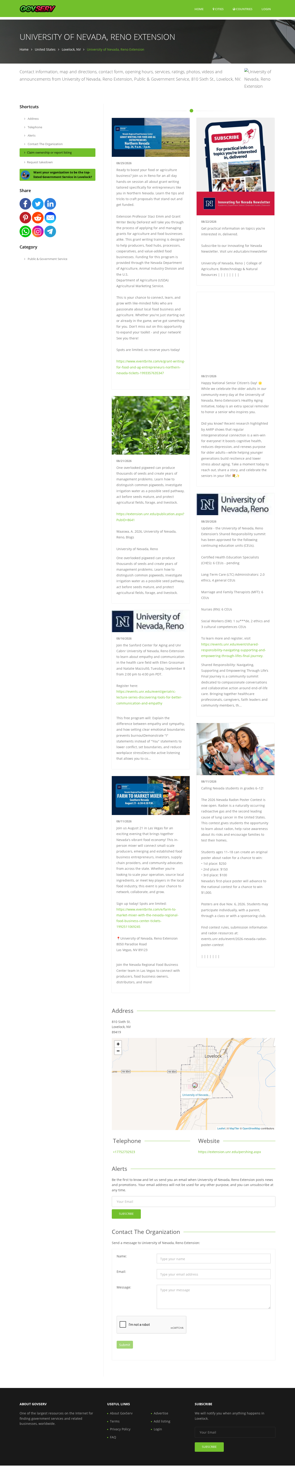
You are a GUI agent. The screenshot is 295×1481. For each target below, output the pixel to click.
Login (266, 9)
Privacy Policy (120, 1429)
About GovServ (121, 1413)
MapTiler (234, 1128)
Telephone (34, 127)
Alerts (31, 135)
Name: (122, 1256)
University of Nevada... (196, 1095)
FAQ (113, 1437)
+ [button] (118, 1044)
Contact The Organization (45, 144)
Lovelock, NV (71, 49)
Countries (243, 9)
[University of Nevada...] (195, 1085)
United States (45, 49)
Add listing (162, 1421)
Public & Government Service (47, 259)
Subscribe (126, 1214)
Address (33, 119)
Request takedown (40, 162)
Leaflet (221, 1128)
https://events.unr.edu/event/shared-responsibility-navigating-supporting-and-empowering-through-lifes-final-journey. (233, 650)
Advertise (161, 1413)
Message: (124, 1287)
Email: (121, 1271)
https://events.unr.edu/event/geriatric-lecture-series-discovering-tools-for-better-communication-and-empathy (149, 697)
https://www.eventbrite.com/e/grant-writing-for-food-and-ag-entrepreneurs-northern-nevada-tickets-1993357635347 (150, 367)
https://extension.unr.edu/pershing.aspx (229, 1152)
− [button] (118, 1051)
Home (199, 9)
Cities (219, 9)
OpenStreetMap (251, 1128)
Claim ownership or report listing (49, 152)
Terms (115, 1421)
